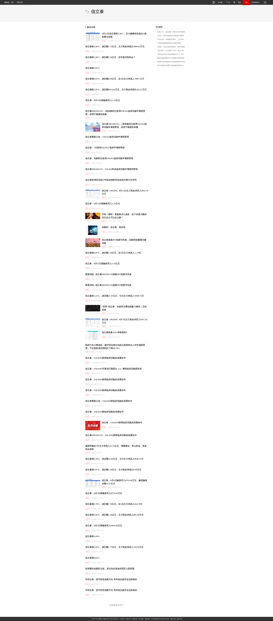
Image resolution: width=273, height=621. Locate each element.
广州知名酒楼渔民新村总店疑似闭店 (169, 43)
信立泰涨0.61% (92, 558)
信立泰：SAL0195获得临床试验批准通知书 (105, 358)
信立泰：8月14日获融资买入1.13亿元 (102, 100)
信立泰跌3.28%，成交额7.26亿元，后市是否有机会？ (110, 57)
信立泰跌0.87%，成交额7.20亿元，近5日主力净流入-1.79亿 (113, 253)
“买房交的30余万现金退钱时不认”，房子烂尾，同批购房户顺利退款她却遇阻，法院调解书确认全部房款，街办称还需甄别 (172, 54)
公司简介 (122, 619)
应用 (12, 2)
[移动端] (214, 2)
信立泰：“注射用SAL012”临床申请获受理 (105, 147)
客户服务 (141, 619)
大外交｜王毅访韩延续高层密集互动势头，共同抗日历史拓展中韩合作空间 (172, 35)
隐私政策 (147, 619)
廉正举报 (173, 619)
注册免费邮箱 (255, 2)
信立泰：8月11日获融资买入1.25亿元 (102, 263)
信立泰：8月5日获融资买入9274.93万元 (103, 493)
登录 (246, 2)
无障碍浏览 (20, 2)
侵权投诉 (179, 619)
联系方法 (128, 619)
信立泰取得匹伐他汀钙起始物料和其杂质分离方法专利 (110, 180)
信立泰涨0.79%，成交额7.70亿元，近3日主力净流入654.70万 (113, 504)
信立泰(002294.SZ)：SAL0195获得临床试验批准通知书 (111, 435)
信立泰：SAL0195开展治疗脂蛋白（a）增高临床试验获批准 (113, 369)
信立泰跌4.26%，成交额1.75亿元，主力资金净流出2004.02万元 (114, 46)
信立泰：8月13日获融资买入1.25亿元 (102, 203)
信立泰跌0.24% (92, 536)
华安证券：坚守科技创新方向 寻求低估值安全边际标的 (111, 579)
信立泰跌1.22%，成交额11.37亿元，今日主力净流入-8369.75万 (114, 296)
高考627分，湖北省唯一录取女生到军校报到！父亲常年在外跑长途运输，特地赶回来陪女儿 (172, 32)
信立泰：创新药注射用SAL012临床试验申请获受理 (109, 158)
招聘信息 (134, 619)
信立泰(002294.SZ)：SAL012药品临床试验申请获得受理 (111, 169)
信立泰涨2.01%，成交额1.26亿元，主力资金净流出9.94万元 (113, 469)
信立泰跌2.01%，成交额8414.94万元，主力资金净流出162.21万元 (116, 89)
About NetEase (114, 619)
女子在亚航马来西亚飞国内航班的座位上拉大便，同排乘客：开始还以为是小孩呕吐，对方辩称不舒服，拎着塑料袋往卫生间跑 (172, 65)
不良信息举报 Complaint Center (160, 619)
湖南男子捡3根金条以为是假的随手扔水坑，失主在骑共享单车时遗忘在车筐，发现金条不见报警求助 (172, 62)
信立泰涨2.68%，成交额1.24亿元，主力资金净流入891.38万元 (114, 515)
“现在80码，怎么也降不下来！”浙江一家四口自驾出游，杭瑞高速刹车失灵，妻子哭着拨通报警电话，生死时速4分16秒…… (172, 50)
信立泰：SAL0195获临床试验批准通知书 (104, 412)
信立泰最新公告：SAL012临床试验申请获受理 (107, 137)
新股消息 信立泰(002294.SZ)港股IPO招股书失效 (108, 274)
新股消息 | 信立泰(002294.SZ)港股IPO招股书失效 (108, 285)
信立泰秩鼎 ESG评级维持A (114, 332)
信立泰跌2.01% (92, 68)
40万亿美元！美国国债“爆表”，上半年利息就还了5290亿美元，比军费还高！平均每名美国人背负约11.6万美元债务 (172, 39)
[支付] (234, 2)
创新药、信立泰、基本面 (113, 227)
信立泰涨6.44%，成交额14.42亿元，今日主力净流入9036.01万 (114, 459)
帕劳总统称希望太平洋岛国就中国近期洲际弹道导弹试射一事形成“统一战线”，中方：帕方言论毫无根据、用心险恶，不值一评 (172, 58)
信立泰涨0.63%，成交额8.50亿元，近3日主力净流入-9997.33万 (114, 79)
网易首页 (6, 2)
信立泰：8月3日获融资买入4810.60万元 (103, 525)
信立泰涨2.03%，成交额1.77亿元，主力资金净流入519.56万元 (114, 547)
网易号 (104, 40)
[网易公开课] (220, 2)
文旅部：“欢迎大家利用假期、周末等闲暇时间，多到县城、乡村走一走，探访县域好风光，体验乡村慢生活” (172, 47)
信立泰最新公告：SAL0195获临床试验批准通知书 (108, 401)
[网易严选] (228, 2)
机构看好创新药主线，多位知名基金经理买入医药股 (109, 568)
